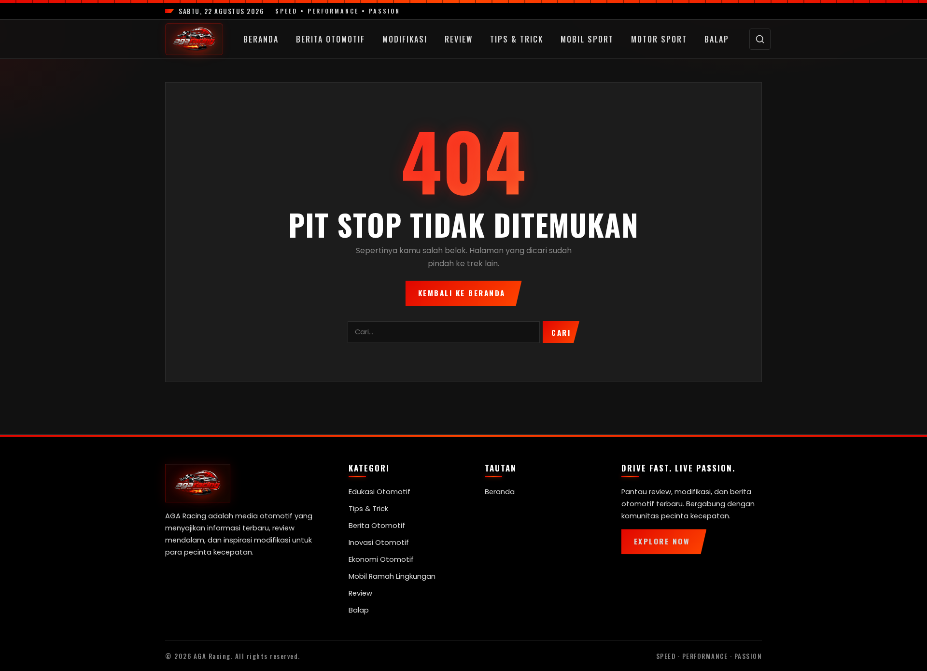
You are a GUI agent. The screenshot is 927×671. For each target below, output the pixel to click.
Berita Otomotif (330, 39)
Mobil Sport (587, 39)
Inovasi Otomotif (379, 542)
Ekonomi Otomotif (381, 559)
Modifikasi (404, 39)
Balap (716, 39)
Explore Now (662, 541)
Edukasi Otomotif (379, 492)
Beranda (261, 39)
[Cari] (760, 39)
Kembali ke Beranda (462, 292)
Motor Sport (659, 39)
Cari (561, 332)
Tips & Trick (516, 39)
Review (459, 39)
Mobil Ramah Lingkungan (392, 576)
